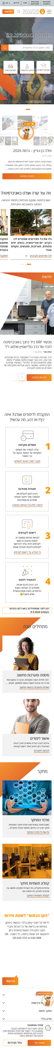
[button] (49, 12)
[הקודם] (35, 90)
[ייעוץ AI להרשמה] (47, 1000)
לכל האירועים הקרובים (41, 256)
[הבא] (19, 90)
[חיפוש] (18, 12)
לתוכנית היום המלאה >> (38, 101)
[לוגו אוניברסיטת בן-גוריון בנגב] (34, 11)
